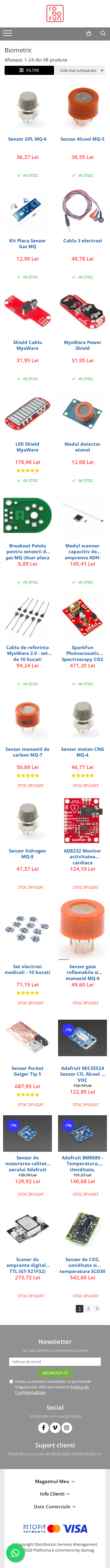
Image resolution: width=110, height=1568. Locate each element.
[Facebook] (43, 1427)
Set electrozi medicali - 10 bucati (27, 970)
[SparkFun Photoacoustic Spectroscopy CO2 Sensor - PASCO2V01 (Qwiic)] (82, 617)
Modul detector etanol (82, 447)
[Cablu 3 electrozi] (82, 210)
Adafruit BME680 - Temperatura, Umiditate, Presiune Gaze (82, 1163)
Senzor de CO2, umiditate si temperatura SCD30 (82, 1265)
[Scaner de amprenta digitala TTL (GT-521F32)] (27, 1229)
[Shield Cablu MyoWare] (27, 312)
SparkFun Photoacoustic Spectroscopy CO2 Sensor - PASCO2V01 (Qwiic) (82, 653)
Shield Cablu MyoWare (27, 345)
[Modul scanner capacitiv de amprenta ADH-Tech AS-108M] (82, 515)
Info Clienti (53, 1494)
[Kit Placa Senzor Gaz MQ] (27, 210)
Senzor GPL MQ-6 (27, 139)
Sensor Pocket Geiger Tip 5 (28, 1071)
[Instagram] (66, 1427)
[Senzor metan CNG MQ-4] (82, 718)
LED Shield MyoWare (27, 447)
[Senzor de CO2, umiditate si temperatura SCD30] (82, 1229)
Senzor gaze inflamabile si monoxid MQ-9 (83, 972)
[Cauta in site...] (103, 33)
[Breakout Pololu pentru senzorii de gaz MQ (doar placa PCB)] (27, 515)
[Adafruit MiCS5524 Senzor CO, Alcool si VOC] (82, 1038)
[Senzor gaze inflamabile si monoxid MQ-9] (82, 929)
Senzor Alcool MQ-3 (83, 139)
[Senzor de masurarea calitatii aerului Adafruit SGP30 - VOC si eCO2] (27, 1133)
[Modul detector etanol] (82, 413)
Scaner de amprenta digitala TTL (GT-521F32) (27, 1265)
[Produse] (8, 35)
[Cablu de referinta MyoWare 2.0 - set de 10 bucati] (27, 617)
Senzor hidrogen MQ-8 (27, 854)
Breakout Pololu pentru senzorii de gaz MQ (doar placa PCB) (28, 551)
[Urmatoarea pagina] (97, 1309)
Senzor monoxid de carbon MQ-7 (28, 752)
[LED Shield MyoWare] (27, 413)
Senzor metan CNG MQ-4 (82, 752)
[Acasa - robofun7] (55, 13)
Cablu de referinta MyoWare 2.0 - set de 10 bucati (27, 653)
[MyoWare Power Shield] (82, 312)
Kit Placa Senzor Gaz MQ (27, 244)
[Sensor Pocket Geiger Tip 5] (27, 1038)
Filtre (31, 70)
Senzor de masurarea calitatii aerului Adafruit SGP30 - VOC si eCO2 (27, 1163)
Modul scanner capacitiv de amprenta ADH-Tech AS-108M (83, 551)
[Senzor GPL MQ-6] (27, 108)
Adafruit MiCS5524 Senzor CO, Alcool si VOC (82, 1074)
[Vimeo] (55, 1427)
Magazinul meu (53, 1481)
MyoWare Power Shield (82, 345)
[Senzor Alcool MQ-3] (82, 108)
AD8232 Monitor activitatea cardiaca (82, 856)
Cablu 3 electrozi (82, 241)
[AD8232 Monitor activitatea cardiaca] (82, 820)
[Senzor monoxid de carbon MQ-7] (27, 718)
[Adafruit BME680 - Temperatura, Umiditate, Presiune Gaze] (82, 1133)
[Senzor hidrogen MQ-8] (27, 820)
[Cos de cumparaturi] (88, 33)
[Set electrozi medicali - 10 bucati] (27, 929)
